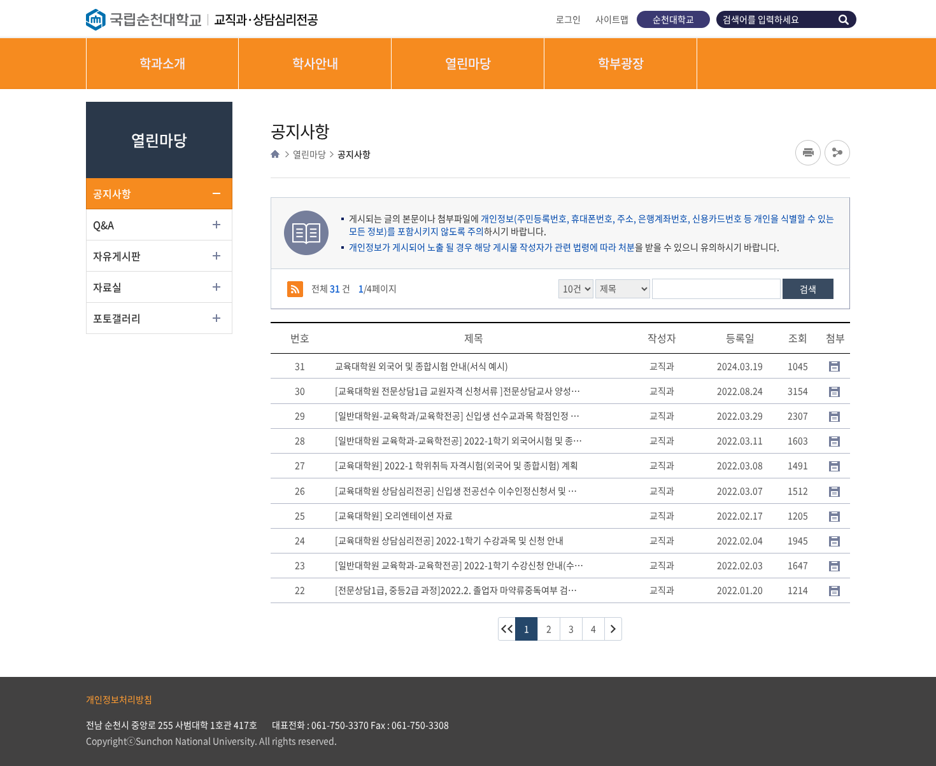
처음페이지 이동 (507, 629)
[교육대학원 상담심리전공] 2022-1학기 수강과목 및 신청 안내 (449, 541)
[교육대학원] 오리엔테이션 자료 (394, 516)
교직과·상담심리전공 (266, 19)
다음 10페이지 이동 (613, 629)
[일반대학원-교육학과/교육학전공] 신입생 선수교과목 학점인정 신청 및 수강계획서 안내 (460, 416)
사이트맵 (611, 19)
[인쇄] (808, 152)
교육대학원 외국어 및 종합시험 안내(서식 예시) (421, 366)
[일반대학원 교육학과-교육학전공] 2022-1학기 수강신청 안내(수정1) (460, 565)
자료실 (107, 287)
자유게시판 (117, 255)
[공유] (837, 152)
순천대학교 (673, 19)
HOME (275, 154)
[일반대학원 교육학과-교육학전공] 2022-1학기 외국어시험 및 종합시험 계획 (460, 441)
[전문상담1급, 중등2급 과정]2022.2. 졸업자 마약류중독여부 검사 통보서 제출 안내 (460, 590)
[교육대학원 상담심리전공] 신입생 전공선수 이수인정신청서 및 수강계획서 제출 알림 (460, 491)
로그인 (568, 19)
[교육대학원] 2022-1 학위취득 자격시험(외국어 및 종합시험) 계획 (456, 465)
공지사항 (112, 193)
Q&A (103, 224)
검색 (845, 19)
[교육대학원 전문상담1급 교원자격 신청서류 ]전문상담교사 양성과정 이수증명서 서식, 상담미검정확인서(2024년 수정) (460, 391)
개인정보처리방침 (119, 699)
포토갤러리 (117, 318)
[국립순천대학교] (150, 20)
